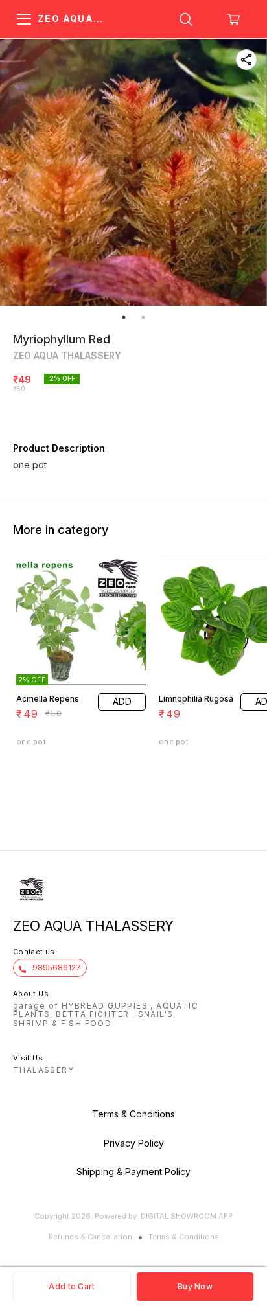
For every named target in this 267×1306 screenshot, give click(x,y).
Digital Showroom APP (187, 1215)
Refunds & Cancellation (90, 1236)
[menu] (24, 19)
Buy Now (195, 1286)
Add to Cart (72, 1286)
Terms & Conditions (183, 1236)
